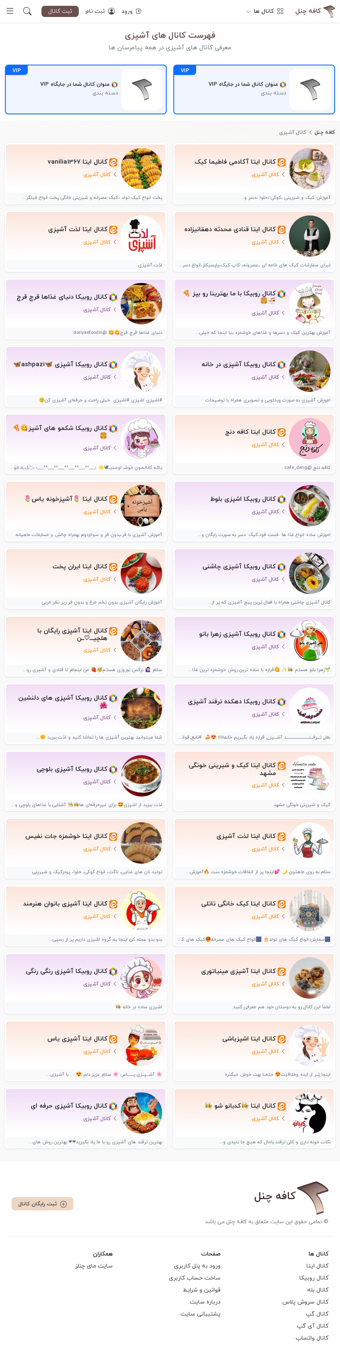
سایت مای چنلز (94, 1266)
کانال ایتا (317, 1266)
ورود (127, 11)
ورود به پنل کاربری (197, 1266)
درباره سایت (205, 1302)
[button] (27, 11)
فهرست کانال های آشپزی (170, 35)
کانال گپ (317, 1314)
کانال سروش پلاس (305, 1302)
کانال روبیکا (313, 1278)
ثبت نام (96, 11)
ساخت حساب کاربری (195, 1278)
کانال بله (317, 1290)
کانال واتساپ (312, 1338)
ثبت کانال (60, 11)
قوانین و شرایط (202, 1290)
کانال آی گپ (312, 1326)
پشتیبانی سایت (200, 1314)
